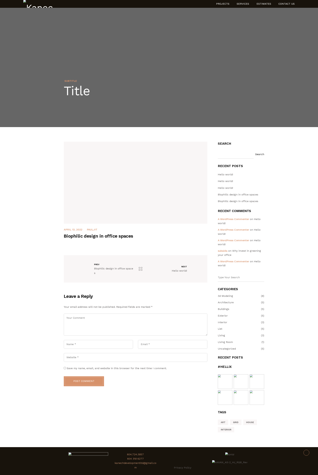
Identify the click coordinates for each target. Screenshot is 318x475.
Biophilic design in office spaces (238, 194)
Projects (222, 4)
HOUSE (250, 422)
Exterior (223, 316)
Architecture (226, 302)
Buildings (223, 309)
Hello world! (225, 174)
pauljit (92, 229)
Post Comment (83, 381)
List (220, 329)
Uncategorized (227, 349)
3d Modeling (225, 296)
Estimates (264, 4)
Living (221, 335)
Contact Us (286, 4)
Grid (235, 422)
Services (243, 4)
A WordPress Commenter (233, 219)
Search (224, 144)
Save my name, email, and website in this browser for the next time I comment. (117, 368)
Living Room (225, 342)
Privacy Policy (182, 467)
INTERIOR (226, 429)
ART (223, 422)
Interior (222, 322)
